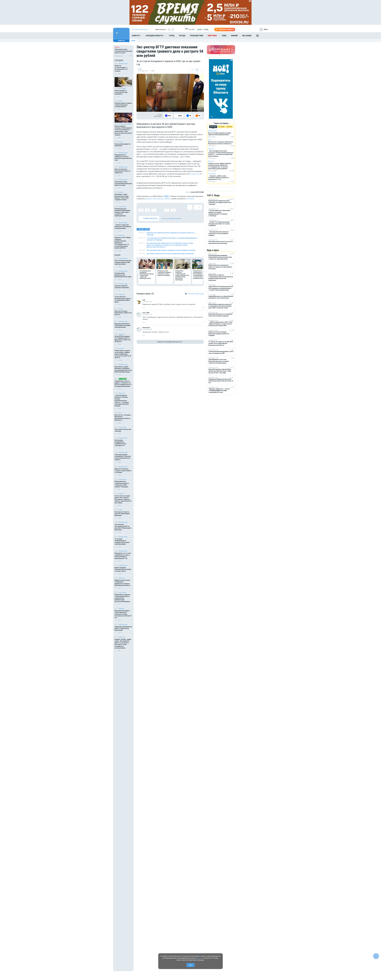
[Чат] (376, 956)
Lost (143, 300)
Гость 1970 (145, 313)
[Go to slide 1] (219, 55)
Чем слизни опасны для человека (123, 430)
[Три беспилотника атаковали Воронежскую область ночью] (123, 51)
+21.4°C (192, 29)
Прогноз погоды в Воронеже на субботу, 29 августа (123, 312)
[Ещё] (257, 36)
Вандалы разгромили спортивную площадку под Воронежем (122, 325)
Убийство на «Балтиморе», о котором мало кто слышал (121, 68)
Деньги (121, 192)
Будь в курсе (122, 206)
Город (171, 36)
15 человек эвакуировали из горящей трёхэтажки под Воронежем (122, 541)
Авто (120, 413)
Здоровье (121, 608)
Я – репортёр (122, 379)
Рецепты (121, 493)
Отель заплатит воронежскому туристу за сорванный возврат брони (123, 299)
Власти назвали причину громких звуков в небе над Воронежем (123, 262)
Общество (122, 235)
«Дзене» (167, 199)
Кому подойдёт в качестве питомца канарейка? (121, 92)
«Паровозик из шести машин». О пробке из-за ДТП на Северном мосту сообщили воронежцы (123, 383)
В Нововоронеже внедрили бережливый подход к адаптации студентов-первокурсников (122, 212)
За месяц (229, 126)
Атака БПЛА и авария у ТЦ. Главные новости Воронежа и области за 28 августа (123, 338)
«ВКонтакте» (158, 199)
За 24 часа (213, 126)
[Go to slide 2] (221, 55)
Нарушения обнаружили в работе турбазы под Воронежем (123, 628)
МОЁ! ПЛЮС (212, 36)
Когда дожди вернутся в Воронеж (123, 145)
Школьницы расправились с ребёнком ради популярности (120, 442)
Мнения (234, 36)
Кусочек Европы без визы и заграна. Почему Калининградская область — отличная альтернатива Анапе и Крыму (122, 401)
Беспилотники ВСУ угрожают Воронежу (122, 286)
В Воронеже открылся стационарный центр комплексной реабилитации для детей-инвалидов (122, 598)
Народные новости (154, 36)
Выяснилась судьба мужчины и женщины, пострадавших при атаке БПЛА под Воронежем (123, 369)
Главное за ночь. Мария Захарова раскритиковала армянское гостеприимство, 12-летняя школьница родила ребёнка (123, 243)
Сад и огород (122, 427)
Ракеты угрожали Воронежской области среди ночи (122, 170)
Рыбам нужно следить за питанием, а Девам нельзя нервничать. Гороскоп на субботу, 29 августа (123, 354)
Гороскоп (121, 348)
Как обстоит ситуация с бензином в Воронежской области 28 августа (123, 417)
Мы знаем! (246, 36)
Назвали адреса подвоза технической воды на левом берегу (123, 104)
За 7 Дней (221, 126)
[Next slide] (204, 271)
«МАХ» (166, 196)
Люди (133, 41)
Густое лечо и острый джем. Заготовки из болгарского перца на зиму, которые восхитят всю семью (123, 499)
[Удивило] (160, 208)
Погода (182, 36)
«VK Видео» (191, 199)
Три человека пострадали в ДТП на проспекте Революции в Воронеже (123, 527)
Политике (199, 958)
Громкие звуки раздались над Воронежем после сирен (123, 274)
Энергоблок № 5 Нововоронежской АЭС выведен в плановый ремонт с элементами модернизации (199, 274)
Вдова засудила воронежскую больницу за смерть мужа (123, 569)
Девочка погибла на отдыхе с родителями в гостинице (123, 470)
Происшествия (196, 36)
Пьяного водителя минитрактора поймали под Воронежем (123, 226)
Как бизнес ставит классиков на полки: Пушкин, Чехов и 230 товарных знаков (122, 197)
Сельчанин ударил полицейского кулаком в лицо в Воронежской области (123, 457)
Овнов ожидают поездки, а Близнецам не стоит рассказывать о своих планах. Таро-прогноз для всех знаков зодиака (123, 130)
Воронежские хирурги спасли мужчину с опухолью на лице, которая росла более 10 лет (123, 614)
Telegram (149, 199)
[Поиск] (264, 35)
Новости (136, 36)
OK (191, 965)
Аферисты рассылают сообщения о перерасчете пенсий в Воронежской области (122, 582)
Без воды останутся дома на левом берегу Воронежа (122, 513)
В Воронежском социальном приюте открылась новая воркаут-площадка (122, 484)
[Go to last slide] (136, 271)
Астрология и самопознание (125, 124)
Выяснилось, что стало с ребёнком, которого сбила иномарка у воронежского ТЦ (123, 555)
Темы (224, 36)
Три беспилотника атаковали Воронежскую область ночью (123, 183)
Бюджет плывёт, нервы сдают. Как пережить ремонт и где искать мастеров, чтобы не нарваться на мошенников (123, 644)
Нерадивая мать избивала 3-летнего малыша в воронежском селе (123, 157)
